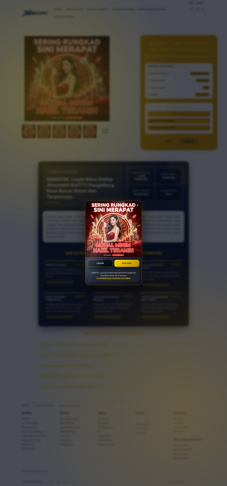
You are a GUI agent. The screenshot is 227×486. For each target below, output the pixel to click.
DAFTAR (126, 263)
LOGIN (100, 263)
